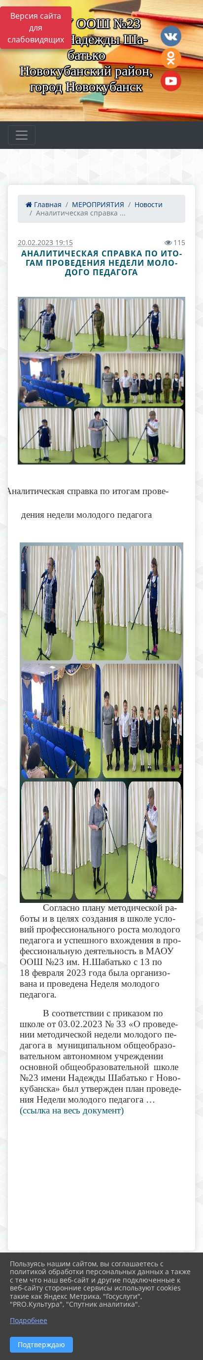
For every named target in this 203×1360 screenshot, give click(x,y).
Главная (47, 204)
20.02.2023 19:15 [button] (45, 242)
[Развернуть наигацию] (21, 135)
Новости (149, 204)
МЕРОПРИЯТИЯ (98, 204)
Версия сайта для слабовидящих (35, 27)
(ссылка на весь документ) (72, 1110)
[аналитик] (101, 381)
